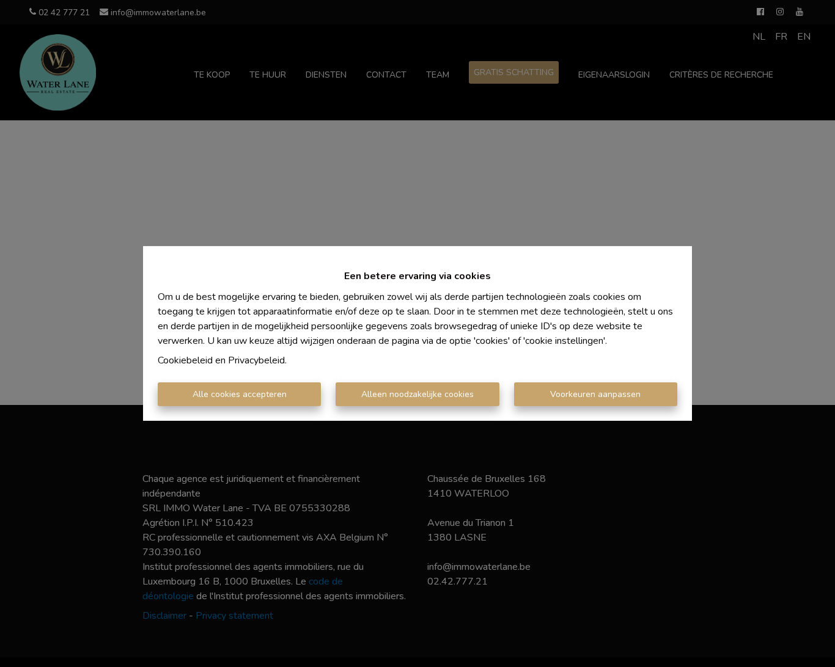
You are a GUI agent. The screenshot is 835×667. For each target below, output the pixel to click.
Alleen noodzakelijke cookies (417, 394)
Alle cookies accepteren (240, 394)
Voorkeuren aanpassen (595, 394)
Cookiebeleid (185, 360)
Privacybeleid (256, 360)
